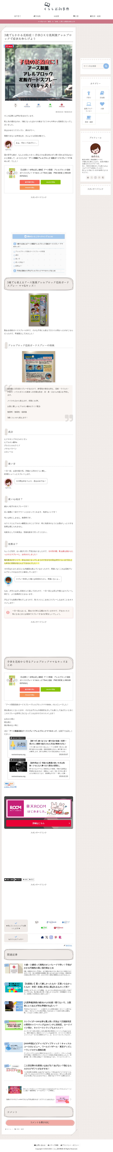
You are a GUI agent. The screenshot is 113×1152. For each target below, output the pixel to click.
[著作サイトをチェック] (42, 937)
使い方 (17, 259)
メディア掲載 (53, 1145)
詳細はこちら (39, 823)
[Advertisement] (38, 214)
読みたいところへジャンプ (37, 236)
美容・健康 (10, 879)
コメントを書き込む (39, 1122)
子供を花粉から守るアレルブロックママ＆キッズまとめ (36, 271)
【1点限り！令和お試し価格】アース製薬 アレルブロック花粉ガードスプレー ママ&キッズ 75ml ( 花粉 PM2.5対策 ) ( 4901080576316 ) (45, 173)
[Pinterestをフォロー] (55, 937)
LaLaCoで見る (50, 182)
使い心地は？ (20, 262)
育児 (32, 879)
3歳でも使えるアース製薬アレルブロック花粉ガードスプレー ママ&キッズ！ (38, 245)
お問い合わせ (40, 1145)
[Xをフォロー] (46, 937)
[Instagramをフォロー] (51, 937)
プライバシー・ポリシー (70, 1145)
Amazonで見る (29, 187)
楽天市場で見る (29, 182)
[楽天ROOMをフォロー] (60, 937)
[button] (106, 66)
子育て (19, 879)
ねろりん (95, 156)
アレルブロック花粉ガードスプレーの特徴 (30, 251)
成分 (17, 255)
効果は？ (18, 266)
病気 (26, 879)
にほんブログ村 (10, 787)
